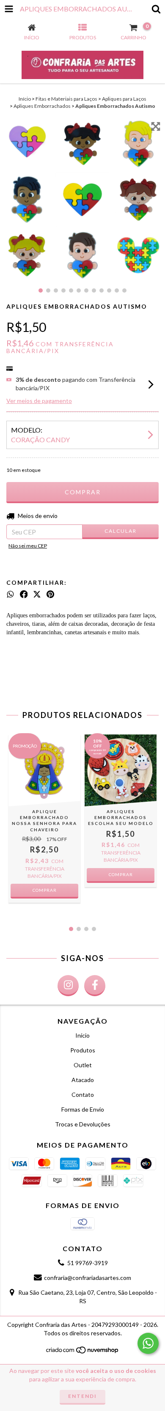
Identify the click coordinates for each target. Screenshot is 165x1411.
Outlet (83, 1065)
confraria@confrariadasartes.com (87, 1277)
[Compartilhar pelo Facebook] (24, 594)
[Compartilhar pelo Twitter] (37, 594)
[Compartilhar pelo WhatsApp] (10, 594)
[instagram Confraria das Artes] (68, 985)
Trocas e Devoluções (82, 1124)
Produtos (82, 1050)
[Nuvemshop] (83, 1352)
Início (25, 99)
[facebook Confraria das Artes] (94, 985)
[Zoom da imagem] (155, 126)
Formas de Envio (82, 1109)
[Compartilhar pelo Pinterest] (50, 594)
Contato (83, 1094)
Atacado (83, 1079)
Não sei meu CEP (27, 545)
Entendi (82, 1396)
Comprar (121, 874)
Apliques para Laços (124, 99)
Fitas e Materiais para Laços (66, 99)
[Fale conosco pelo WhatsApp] (148, 1343)
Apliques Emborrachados (42, 106)
